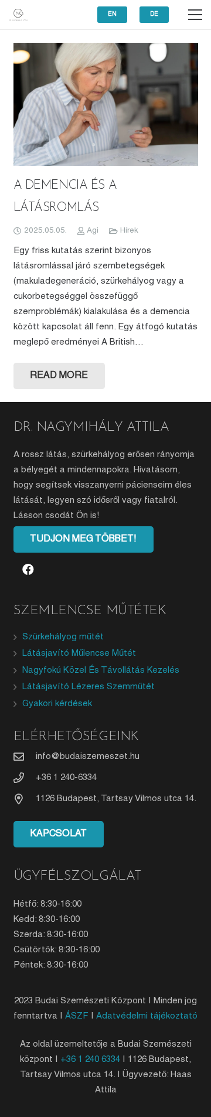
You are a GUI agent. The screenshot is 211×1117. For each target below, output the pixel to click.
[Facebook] (28, 569)
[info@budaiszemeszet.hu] (24, 756)
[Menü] (195, 14)
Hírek (129, 230)
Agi (92, 230)
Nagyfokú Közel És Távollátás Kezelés (100, 670)
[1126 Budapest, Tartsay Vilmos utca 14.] (24, 799)
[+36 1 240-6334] (24, 777)
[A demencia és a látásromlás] (105, 104)
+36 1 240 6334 (90, 1059)
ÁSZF (77, 1016)
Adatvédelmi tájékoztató (147, 1016)
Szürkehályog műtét (63, 637)
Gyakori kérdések (57, 704)
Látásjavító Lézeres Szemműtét (88, 687)
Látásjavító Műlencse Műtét (79, 653)
